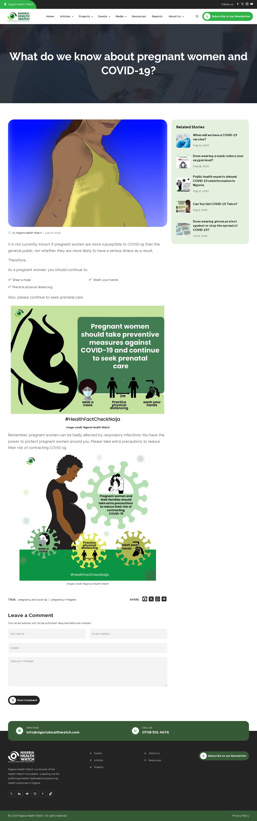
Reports (157, 16)
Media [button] (119, 16)
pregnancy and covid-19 (32, 599)
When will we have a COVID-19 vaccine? (215, 137)
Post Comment (27, 700)
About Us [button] (175, 16)
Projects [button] (84, 16)
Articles (98, 760)
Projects (98, 767)
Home (50, 16)
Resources (139, 16)
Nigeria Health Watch (29, 232)
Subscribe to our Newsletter (227, 755)
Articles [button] (65, 16)
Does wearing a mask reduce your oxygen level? (218, 158)
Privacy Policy (240, 815)
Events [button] (102, 16)
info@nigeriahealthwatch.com (53, 732)
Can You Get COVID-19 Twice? (215, 204)
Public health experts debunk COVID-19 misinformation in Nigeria (215, 181)
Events (98, 753)
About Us (154, 753)
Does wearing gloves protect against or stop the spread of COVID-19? (215, 226)
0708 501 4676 (155, 732)
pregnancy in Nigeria (63, 599)
